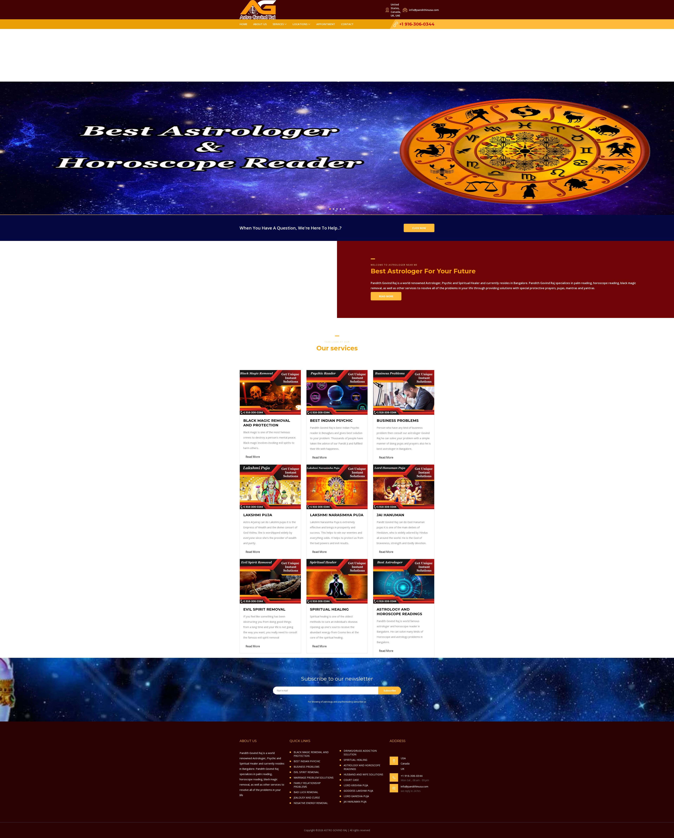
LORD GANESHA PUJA (356, 796)
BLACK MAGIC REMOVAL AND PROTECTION (311, 753)
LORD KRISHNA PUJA (356, 785)
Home (243, 24)
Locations (300, 24)
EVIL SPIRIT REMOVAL (306, 772)
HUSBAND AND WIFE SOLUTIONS (363, 774)
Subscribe (390, 690)
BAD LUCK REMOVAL (306, 792)
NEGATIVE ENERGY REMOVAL (311, 803)
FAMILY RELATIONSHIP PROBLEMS (307, 784)
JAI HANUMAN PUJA (355, 801)
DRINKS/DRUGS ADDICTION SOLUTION (360, 752)
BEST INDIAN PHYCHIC (307, 761)
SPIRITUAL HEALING (355, 759)
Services (278, 24)
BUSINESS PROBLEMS (306, 766)
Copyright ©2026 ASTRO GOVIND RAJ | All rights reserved (337, 830)
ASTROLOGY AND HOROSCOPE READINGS (362, 767)
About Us (260, 24)
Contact (347, 24)
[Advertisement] (337, 55)
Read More (386, 296)
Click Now (419, 228)
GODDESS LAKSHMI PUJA (358, 790)
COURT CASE (351, 780)
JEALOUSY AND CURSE (307, 797)
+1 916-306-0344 (416, 24)
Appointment (325, 24)
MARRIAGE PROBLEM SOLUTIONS (313, 777)
